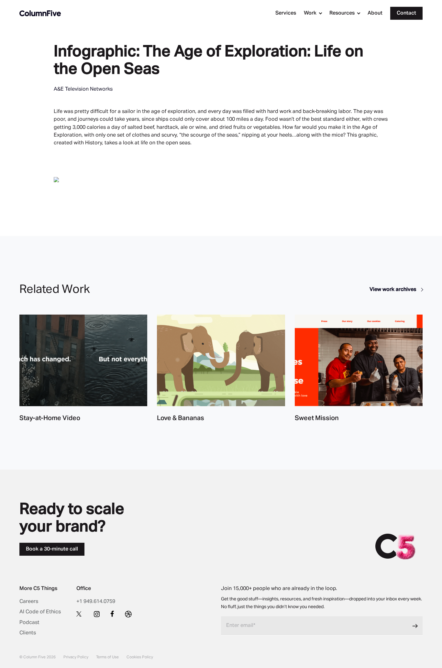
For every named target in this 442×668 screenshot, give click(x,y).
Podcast (29, 622)
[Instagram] (97, 614)
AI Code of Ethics (40, 612)
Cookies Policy (140, 657)
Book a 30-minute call (52, 549)
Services (285, 13)
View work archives (393, 289)
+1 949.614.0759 (95, 601)
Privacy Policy (75, 657)
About (375, 13)
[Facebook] (112, 614)
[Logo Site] (40, 13)
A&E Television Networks (83, 89)
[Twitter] (79, 614)
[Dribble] (128, 614)
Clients (27, 633)
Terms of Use (107, 657)
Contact (406, 13)
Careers (28, 601)
